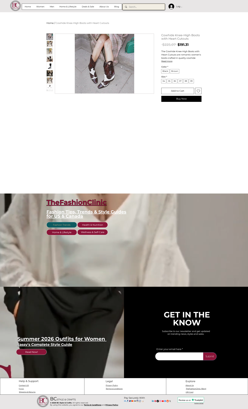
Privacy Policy (111, 405)
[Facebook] (165, 401)
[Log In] (170, 6)
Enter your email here (168, 349)
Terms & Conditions (92, 405)
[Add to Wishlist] (198, 91)
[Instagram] (160, 401)
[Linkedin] (153, 401)
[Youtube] (163, 401)
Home (50, 23)
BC (63, 399)
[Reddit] (167, 401)
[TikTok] (158, 401)
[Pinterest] (155, 401)
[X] (170, 401)
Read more (166, 61)
